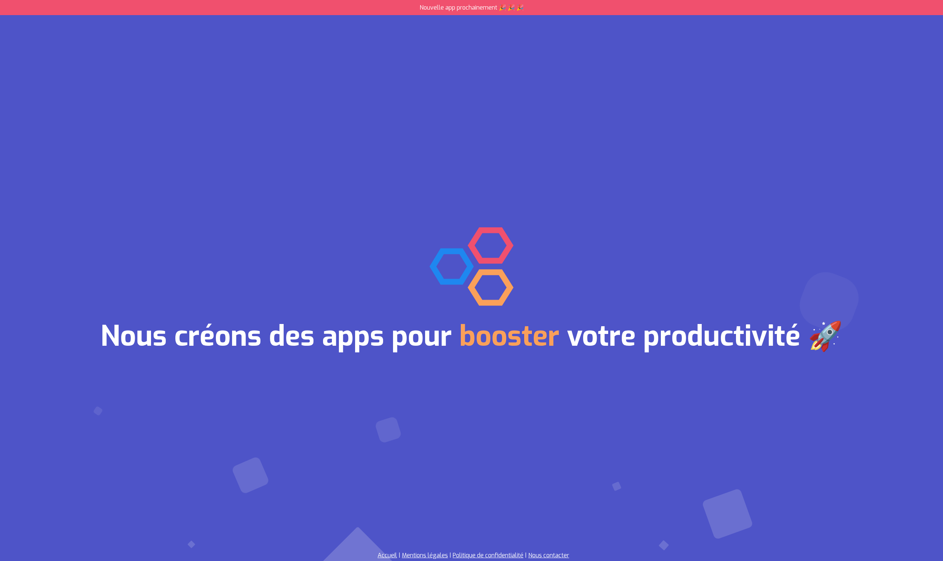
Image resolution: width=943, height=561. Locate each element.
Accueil (387, 555)
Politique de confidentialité (488, 555)
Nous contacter (548, 555)
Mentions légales (425, 555)
